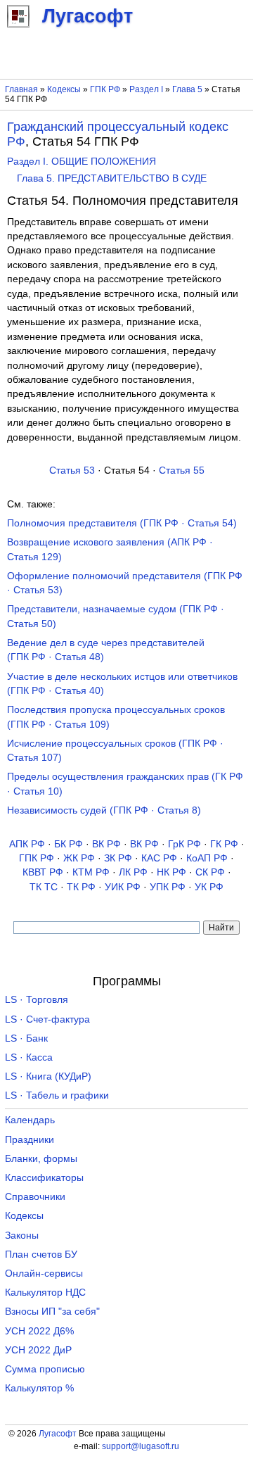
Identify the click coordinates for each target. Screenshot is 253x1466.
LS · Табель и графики (57, 1095)
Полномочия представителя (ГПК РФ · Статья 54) (122, 523)
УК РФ (209, 887)
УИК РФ (123, 887)
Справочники (35, 1197)
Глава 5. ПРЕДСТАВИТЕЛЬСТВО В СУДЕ (112, 178)
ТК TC (44, 887)
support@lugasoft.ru (140, 1446)
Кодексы (64, 89)
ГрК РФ (184, 844)
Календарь (30, 1120)
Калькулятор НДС (45, 1292)
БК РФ (68, 844)
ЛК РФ (133, 872)
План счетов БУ (41, 1254)
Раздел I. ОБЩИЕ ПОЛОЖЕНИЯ (81, 161)
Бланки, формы (41, 1159)
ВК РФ (106, 844)
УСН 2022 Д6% (39, 1331)
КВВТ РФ (42, 872)
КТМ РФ (91, 872)
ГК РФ (224, 844)
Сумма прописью (45, 1369)
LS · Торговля (36, 999)
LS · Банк (26, 1038)
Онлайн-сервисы (44, 1273)
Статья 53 (72, 470)
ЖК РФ (79, 858)
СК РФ (210, 872)
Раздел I (146, 89)
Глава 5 (187, 89)
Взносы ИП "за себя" (52, 1311)
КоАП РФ (207, 858)
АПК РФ (27, 844)
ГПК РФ (105, 89)
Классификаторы (44, 1178)
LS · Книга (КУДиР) (48, 1076)
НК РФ (171, 872)
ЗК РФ (118, 858)
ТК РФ (81, 887)
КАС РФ (159, 858)
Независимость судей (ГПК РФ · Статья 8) (104, 810)
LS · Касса (29, 1057)
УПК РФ (168, 887)
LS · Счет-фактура (47, 1019)
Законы (22, 1235)
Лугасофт (58, 1434)
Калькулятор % (39, 1388)
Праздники (29, 1140)
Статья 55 (182, 470)
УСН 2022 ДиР (38, 1350)
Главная (21, 89)
